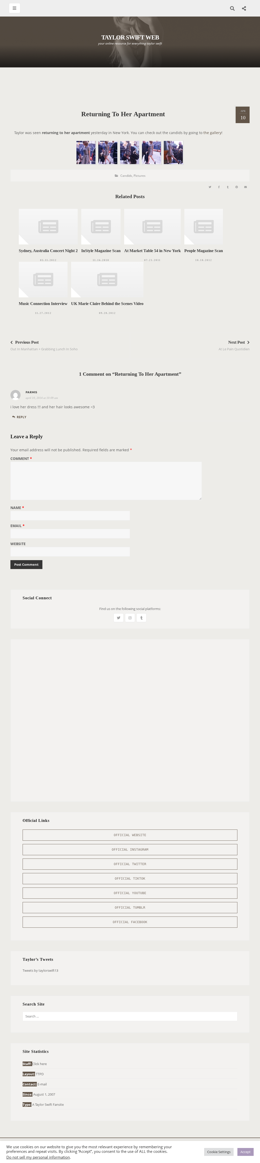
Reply (21, 417)
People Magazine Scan (203, 251)
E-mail (42, 1084)
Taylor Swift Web (130, 37)
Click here (39, 1064)
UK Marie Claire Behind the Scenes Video (107, 303)
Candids (126, 176)
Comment (21, 459)
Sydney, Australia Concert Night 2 (48, 251)
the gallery (212, 132)
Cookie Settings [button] (219, 1152)
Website (18, 544)
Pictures (139, 176)
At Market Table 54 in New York (152, 251)
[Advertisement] (130, 86)
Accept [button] (245, 1152)
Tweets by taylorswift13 (40, 970)
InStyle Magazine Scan (101, 251)
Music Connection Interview (43, 303)
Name (17, 508)
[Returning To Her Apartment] (210, 187)
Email (17, 526)
